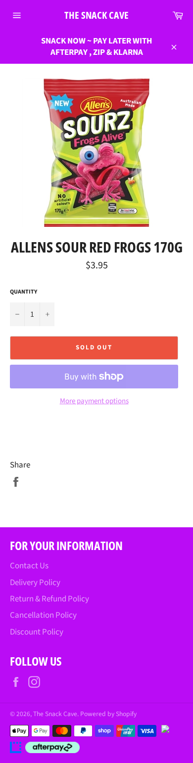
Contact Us (29, 566)
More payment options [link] (94, 401)
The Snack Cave (96, 15)
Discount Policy (36, 632)
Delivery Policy (35, 583)
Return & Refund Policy (49, 599)
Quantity (23, 292)
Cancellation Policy (43, 615)
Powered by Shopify (108, 714)
